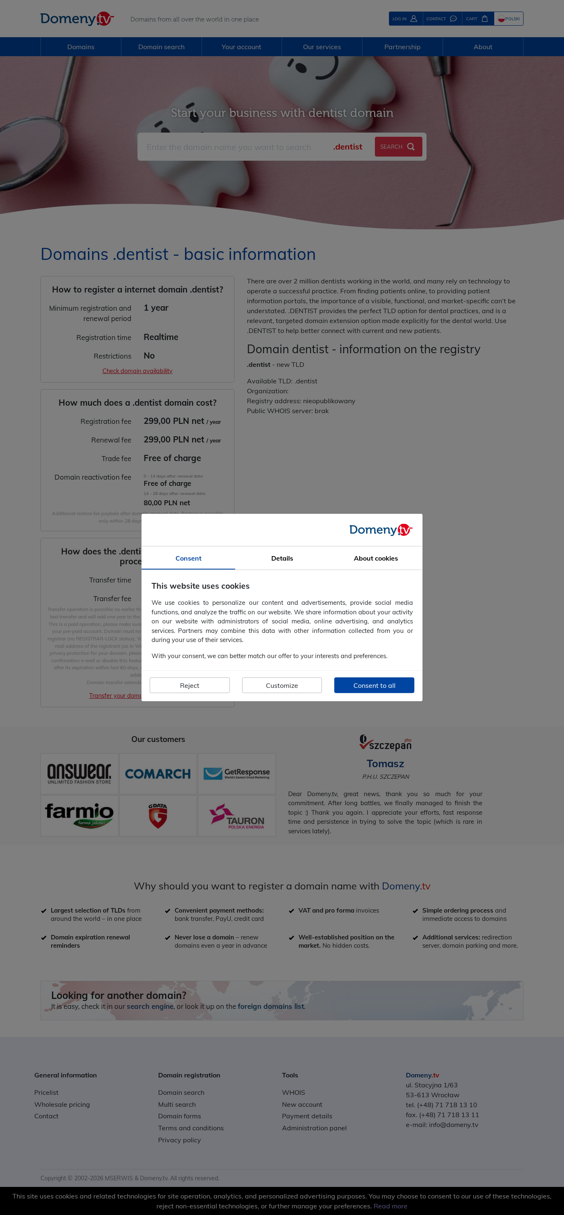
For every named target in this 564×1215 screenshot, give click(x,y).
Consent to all (374, 685)
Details (282, 558)
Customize (282, 685)
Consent (188, 558)
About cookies (376, 558)
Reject (189, 685)
